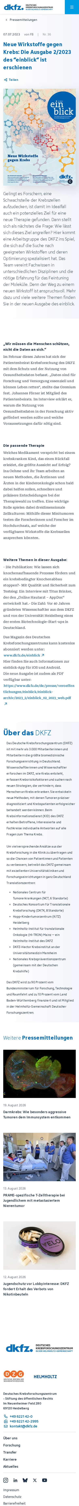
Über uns (10, 1438)
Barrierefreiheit (14, 1503)
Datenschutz (12, 1496)
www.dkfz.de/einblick (22, 655)
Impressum (11, 1490)
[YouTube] (44, 1480)
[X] (34, 1480)
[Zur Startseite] (28, 7)
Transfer (10, 1452)
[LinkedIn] (15, 1480)
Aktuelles (10, 1466)
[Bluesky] (25, 1480)
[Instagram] (5, 1480)
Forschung (11, 1445)
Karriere (10, 1459)
